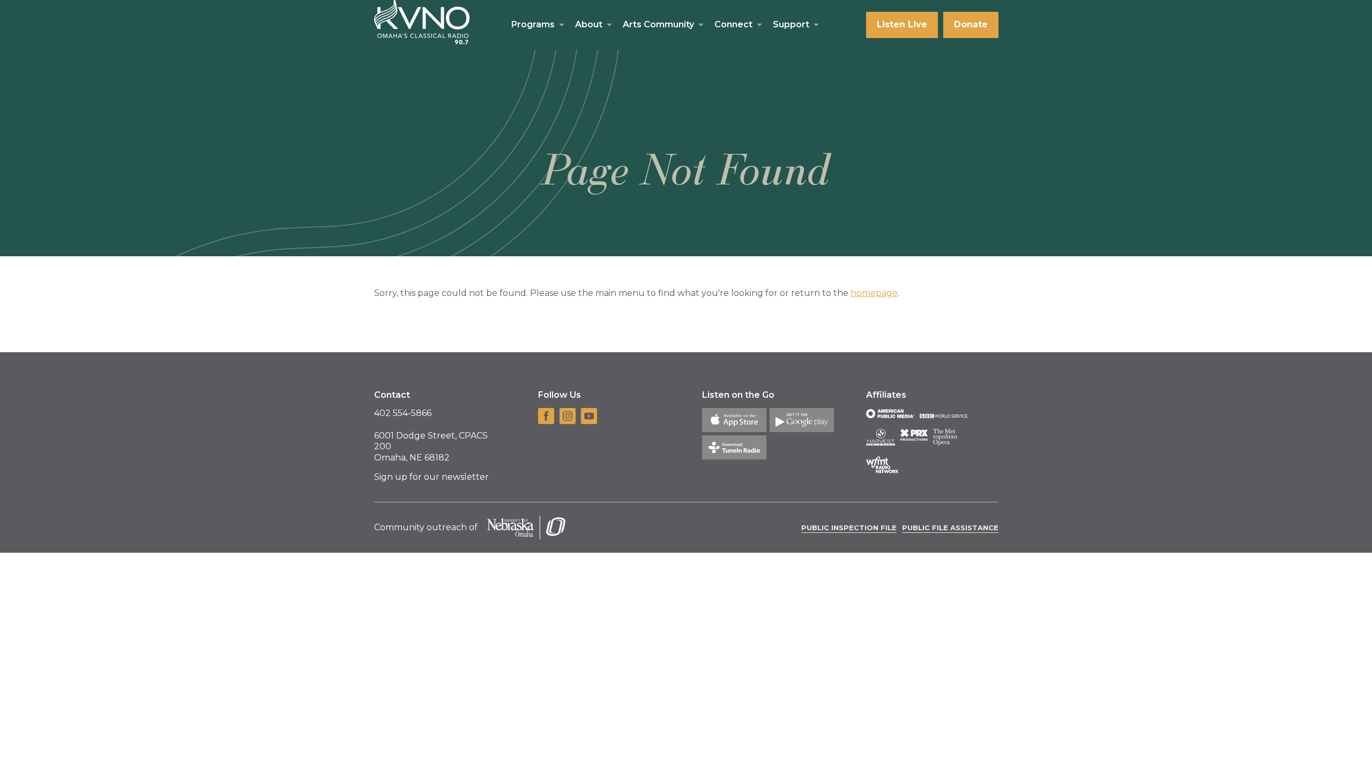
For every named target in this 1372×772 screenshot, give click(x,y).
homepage (874, 293)
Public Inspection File (849, 527)
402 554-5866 (402, 413)
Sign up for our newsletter (431, 477)
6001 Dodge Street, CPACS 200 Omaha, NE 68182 (431, 446)
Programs (533, 24)
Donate (971, 24)
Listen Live (902, 24)
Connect (733, 24)
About (588, 24)
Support (791, 24)
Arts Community (658, 24)
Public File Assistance (950, 527)
